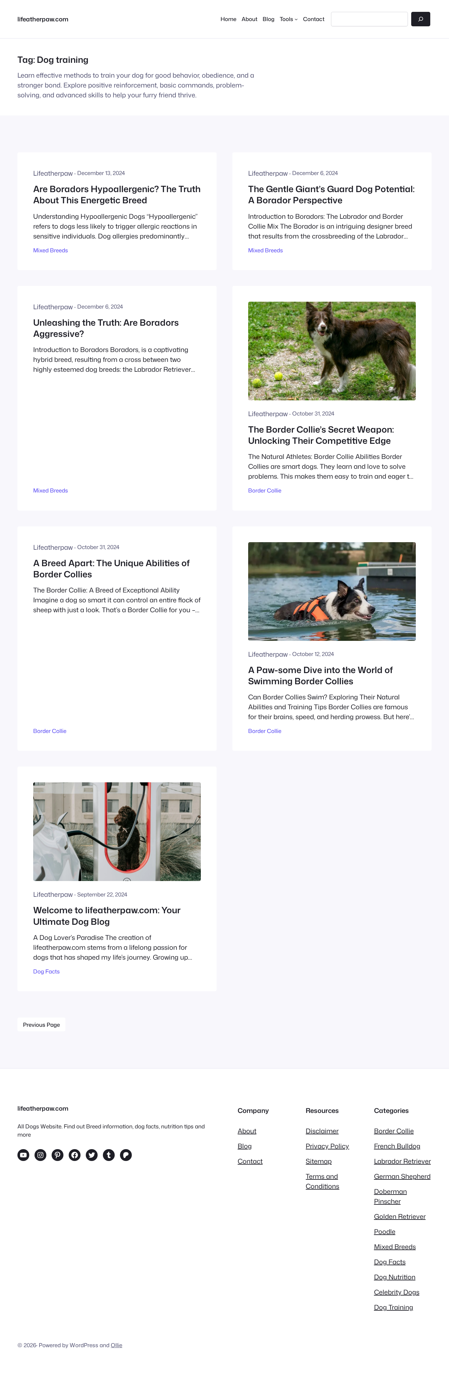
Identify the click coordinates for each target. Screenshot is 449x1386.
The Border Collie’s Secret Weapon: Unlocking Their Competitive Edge (321, 435)
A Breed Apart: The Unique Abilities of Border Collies (111, 568)
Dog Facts (46, 971)
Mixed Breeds (50, 250)
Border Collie (264, 490)
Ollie (116, 1345)
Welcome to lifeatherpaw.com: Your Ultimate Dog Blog (106, 915)
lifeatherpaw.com (42, 19)
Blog (245, 1145)
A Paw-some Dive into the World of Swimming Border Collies (320, 675)
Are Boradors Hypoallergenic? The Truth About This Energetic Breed (117, 194)
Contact (250, 1161)
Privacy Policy (327, 1145)
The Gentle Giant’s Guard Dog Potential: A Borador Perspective (331, 194)
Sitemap (319, 1161)
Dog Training (393, 1307)
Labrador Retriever (402, 1161)
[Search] (420, 19)
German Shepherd (402, 1176)
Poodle (384, 1231)
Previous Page (41, 1024)
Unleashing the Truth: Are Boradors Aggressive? (106, 328)
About (247, 1130)
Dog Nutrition (394, 1276)
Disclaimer (322, 1130)
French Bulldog (397, 1145)
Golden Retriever (400, 1216)
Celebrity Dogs (396, 1292)
